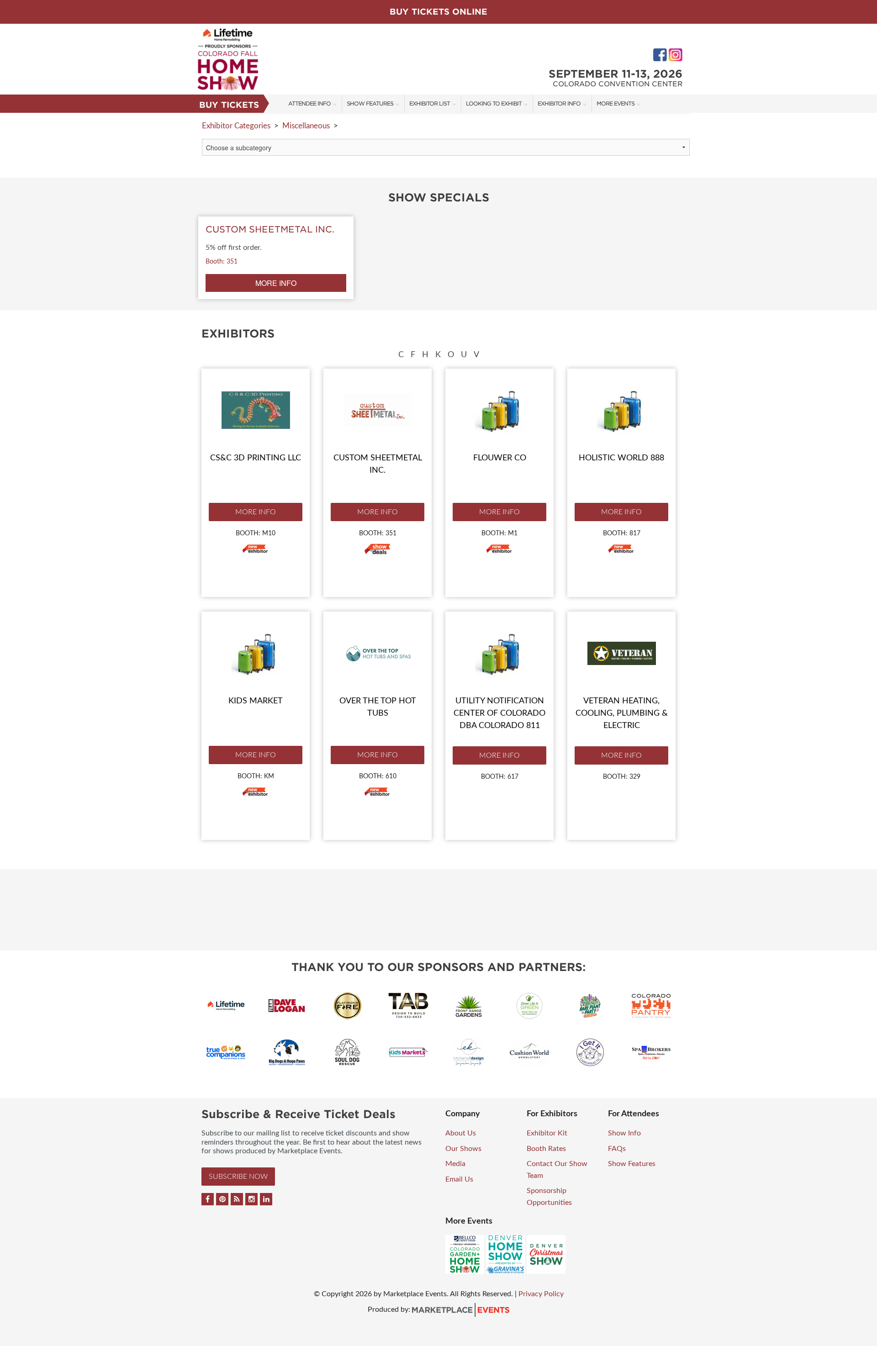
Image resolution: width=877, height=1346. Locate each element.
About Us (460, 1133)
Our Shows (463, 1148)
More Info (255, 512)
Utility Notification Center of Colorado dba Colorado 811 (499, 713)
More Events (615, 103)
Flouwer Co (499, 458)
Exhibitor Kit (547, 1133)
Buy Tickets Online (438, 11)
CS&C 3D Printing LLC (255, 458)
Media (455, 1163)
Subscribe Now (238, 1176)
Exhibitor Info (559, 103)
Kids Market (255, 701)
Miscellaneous (306, 126)
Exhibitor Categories (236, 126)
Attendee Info (309, 103)
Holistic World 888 (621, 458)
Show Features (370, 103)
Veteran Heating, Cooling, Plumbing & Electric (622, 713)
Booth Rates (546, 1148)
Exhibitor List (429, 103)
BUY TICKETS (229, 105)
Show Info (624, 1133)
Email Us (459, 1179)
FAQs (617, 1148)
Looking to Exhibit (494, 103)
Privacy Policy (541, 1294)
